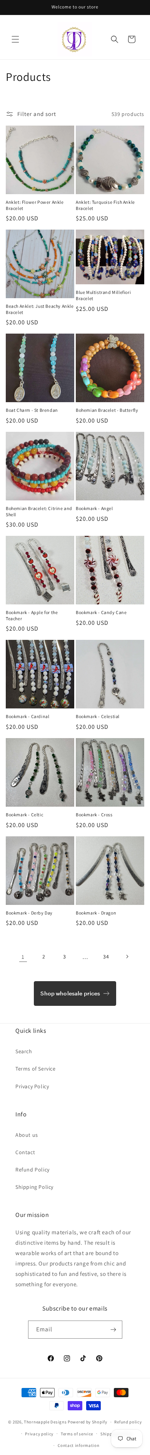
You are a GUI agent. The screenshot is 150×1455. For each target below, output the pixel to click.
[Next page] (126, 956)
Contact (25, 1152)
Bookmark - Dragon (96, 913)
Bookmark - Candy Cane (101, 612)
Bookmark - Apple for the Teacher (32, 615)
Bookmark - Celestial (98, 716)
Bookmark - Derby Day (29, 913)
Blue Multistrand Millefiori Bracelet (103, 295)
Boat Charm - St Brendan (32, 410)
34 (106, 956)
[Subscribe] (113, 1330)
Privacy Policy (32, 1086)
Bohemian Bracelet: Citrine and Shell (39, 511)
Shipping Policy (34, 1186)
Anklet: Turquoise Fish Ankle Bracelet (105, 205)
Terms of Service (35, 1068)
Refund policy (128, 1422)
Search (23, 1051)
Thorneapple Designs (45, 1422)
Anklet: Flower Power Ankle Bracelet (35, 205)
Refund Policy (32, 1169)
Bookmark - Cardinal (27, 716)
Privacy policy (39, 1434)
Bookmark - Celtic (24, 814)
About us (26, 1134)
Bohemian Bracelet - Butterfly (107, 410)
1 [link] (23, 956)
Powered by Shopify (87, 1422)
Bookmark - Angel (94, 508)
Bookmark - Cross (94, 814)
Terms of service (77, 1434)
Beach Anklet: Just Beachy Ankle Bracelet (40, 309)
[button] (15, 39)
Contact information (78, 1445)
